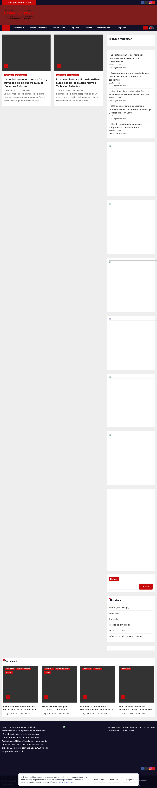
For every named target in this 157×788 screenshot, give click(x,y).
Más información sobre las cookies (125, 636)
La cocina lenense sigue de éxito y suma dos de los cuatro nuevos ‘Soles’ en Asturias (25, 83)
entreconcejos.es (104, 27)
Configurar (129, 779)
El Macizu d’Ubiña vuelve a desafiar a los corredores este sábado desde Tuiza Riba (96, 709)
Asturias (88, 27)
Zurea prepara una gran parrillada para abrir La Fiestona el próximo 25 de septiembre (129, 76)
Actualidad (17, 27)
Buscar (114, 579)
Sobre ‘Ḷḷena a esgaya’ (120, 607)
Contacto (113, 619)
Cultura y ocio (58, 27)
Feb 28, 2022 (11, 90)
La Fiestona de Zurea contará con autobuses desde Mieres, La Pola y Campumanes (126, 58)
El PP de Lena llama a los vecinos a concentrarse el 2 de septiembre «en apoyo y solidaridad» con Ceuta (130, 109)
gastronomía (20, 75)
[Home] (6, 28)
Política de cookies (118, 630)
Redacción (25, 90)
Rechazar (114, 779)
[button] (140, 27)
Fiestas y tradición (38, 27)
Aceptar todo (99, 779)
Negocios (122, 27)
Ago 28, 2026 (11, 713)
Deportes (75, 27)
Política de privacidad (119, 624)
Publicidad (114, 613)
